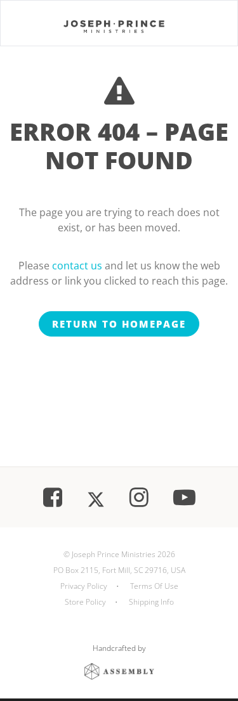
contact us (77, 266)
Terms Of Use (154, 586)
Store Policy (85, 601)
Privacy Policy (83, 586)
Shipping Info (151, 601)
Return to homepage (119, 324)
